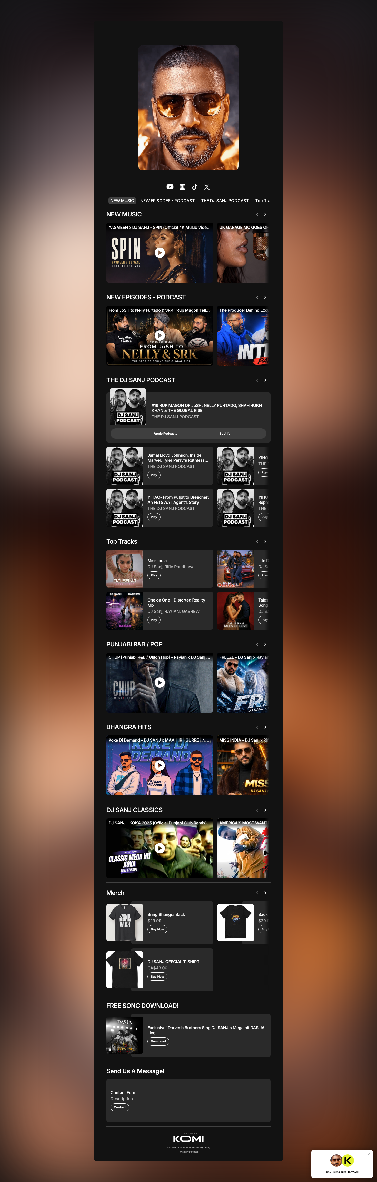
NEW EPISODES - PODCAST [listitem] (167, 200)
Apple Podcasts (165, 433)
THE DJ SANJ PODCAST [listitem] (225, 200)
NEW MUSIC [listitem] (122, 200)
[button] (188, 1137)
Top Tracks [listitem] (266, 200)
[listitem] (170, 187)
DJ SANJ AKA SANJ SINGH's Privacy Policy (188, 1147)
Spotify (225, 433)
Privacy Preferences (189, 1151)
